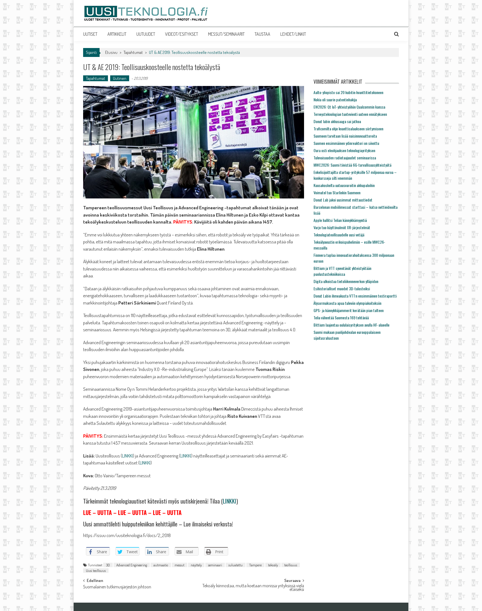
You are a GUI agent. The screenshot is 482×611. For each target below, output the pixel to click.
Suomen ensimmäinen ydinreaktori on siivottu (346, 143)
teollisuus (290, 565)
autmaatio (160, 565)
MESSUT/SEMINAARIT (226, 34)
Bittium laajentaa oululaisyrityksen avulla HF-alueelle (351, 325)
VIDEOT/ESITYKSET (181, 34)
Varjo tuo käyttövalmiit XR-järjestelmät (342, 227)
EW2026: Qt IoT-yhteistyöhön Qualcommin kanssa (349, 107)
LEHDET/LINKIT (293, 34)
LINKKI (127, 456)
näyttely (196, 565)
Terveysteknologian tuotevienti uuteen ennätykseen (350, 114)
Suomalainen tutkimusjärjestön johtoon (117, 587)
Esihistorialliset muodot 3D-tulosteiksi (342, 288)
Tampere (255, 565)
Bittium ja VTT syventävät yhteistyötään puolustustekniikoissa (342, 271)
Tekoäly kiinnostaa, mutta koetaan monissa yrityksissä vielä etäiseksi (253, 588)
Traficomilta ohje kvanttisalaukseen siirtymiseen (348, 128)
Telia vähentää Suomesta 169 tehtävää (341, 317)
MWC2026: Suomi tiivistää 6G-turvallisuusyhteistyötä (352, 165)
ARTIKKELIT (116, 34)
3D (108, 565)
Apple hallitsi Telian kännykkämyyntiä (340, 220)
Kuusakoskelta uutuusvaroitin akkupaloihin (344, 185)
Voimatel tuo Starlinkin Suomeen (337, 192)
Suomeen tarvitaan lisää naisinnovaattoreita (345, 136)
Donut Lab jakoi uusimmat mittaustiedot (343, 200)
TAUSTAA (262, 34)
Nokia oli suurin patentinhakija (335, 99)
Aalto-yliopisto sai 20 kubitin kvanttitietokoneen (348, 92)
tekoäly (273, 565)
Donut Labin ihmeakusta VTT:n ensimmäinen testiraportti (355, 296)
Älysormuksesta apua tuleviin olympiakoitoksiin (347, 303)
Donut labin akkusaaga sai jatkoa (337, 121)
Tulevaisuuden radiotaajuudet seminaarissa (345, 157)
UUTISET (90, 34)
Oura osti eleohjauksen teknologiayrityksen (344, 150)
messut (179, 565)
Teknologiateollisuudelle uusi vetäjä (339, 235)
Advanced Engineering (131, 565)
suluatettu (235, 565)
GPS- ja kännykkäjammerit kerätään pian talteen (349, 310)
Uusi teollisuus (96, 570)
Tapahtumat (133, 52)
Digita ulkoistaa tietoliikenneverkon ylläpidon (346, 281)
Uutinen (119, 78)
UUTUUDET (145, 34)
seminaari (215, 565)
